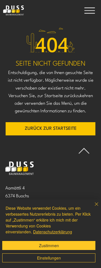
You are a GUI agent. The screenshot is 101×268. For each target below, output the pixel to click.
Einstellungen (49, 258)
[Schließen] (93, 207)
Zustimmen (49, 245)
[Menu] (89, 10)
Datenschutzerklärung (52, 231)
